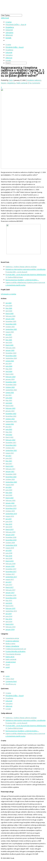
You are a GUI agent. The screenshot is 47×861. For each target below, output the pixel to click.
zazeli (7, 667)
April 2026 (8, 311)
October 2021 (10, 448)
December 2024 (10, 353)
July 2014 (8, 614)
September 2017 (11, 577)
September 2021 (11, 450)
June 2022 (8, 429)
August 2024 (9, 361)
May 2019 (8, 524)
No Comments (34, 83)
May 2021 (8, 461)
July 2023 (8, 395)
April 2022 (8, 435)
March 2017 (9, 587)
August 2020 (9, 485)
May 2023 (8, 400)
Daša (11, 80)
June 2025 (8, 337)
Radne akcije (9, 657)
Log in (7, 676)
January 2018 (9, 566)
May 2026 (8, 308)
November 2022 (10, 416)
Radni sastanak (21, 83)
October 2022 (10, 419)
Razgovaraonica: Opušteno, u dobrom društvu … (22, 280)
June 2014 (8, 616)
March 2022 (9, 437)
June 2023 (8, 398)
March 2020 (9, 498)
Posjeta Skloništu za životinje (15, 651)
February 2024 (10, 377)
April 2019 (8, 527)
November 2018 (10, 540)
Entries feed (9, 679)
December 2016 (10, 595)
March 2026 (9, 313)
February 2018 (10, 564)
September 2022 (11, 421)
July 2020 (8, 487)
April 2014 (8, 621)
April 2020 (8, 495)
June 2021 (8, 458)
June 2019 (8, 521)
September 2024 (11, 358)
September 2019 (11, 514)
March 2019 (9, 529)
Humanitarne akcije (12, 638)
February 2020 (10, 500)
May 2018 (8, 556)
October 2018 (10, 542)
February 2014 (10, 627)
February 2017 (10, 590)
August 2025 (9, 332)
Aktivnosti (8, 58)
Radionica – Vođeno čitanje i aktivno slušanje (21, 267)
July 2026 (8, 303)
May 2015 (8, 600)
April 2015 (8, 603)
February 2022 (10, 440)
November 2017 (10, 571)
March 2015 (9, 606)
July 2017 (8, 582)
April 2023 (8, 403)
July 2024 (8, 363)
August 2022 (9, 424)
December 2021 (10, 442)
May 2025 (8, 340)
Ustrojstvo (9, 55)
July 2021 (8, 456)
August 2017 (9, 579)
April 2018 (8, 558)
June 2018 (8, 553)
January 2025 (9, 350)
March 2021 (9, 466)
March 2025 (9, 345)
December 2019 (10, 506)
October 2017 (10, 574)
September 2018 (11, 545)
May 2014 (8, 619)
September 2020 (11, 482)
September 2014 (11, 611)
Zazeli (7, 665)
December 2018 (10, 537)
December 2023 (10, 382)
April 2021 (8, 463)
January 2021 (9, 471)
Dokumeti (8, 52)
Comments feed (11, 681)
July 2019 (8, 519)
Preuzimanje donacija (13, 654)
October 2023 (10, 387)
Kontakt (8, 38)
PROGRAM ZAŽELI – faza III (15, 24)
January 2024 (9, 379)
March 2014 (9, 624)
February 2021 (10, 469)
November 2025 (10, 324)
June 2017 (8, 585)
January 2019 (9, 535)
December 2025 (10, 321)
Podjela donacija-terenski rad (15, 649)
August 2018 (9, 548)
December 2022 (10, 413)
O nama (8, 45)
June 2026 (8, 306)
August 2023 (9, 392)
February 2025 (10, 348)
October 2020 (10, 479)
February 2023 (10, 408)
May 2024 (8, 369)
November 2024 (10, 356)
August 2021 (9, 453)
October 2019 (10, 511)
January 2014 (9, 629)
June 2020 (8, 490)
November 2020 (10, 477)
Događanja (9, 50)
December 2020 (10, 474)
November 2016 (10, 598)
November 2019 (10, 508)
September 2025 (11, 329)
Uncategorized (10, 662)
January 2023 (9, 411)
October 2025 (10, 327)
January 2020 (9, 503)
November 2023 (10, 385)
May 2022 (8, 432)
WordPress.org (10, 684)
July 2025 (8, 334)
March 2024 (9, 374)
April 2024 (8, 371)
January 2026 (9, 319)
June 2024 (8, 366)
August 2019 (9, 516)
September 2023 (11, 390)
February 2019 (10, 532)
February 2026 (10, 316)
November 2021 (10, 445)
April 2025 (8, 342)
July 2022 (8, 427)
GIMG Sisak (5, 18)
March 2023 (9, 406)
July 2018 (8, 550)
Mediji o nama (10, 643)
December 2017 (10, 569)
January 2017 (9, 593)
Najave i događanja (8, 83)
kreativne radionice (34, 80)
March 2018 (9, 561)
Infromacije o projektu (8, 294)
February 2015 (10, 608)
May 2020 (8, 492)
